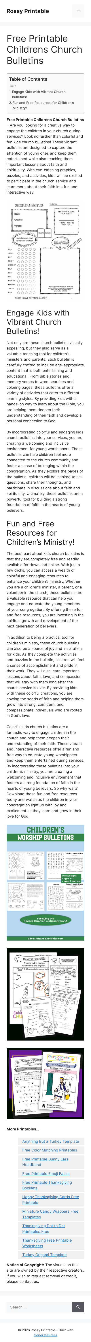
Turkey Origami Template (44, 1255)
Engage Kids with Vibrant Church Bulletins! (39, 94)
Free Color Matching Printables (49, 1150)
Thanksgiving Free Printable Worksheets (47, 1243)
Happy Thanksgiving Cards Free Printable (50, 1200)
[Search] (78, 1307)
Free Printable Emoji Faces (46, 1173)
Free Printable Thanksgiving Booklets (47, 1185)
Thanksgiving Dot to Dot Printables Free (43, 1229)
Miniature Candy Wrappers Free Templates (50, 1214)
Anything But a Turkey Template (50, 1141)
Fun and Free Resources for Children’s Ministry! (43, 105)
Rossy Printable (28, 11)
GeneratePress (45, 1335)
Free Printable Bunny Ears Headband (45, 1162)
